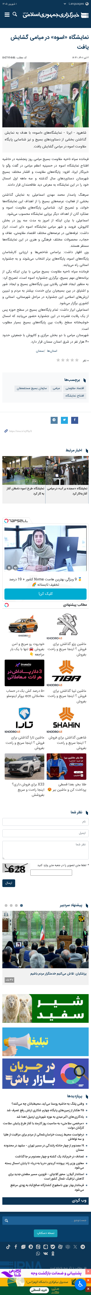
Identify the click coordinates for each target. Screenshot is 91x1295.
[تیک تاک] (8, 1247)
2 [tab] (16, 905)
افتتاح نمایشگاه (75, 395)
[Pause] (9, 568)
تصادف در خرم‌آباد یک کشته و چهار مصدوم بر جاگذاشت (49, 1156)
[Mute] (15, 568)
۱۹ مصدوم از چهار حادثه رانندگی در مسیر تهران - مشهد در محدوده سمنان (44, 1148)
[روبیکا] (68, 1247)
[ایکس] (75, 1247)
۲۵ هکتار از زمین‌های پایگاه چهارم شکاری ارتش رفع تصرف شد (45, 1110)
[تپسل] (6, 521)
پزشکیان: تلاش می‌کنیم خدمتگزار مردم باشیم (58, 973)
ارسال (8, 883)
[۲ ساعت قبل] (45, 939)
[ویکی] (45, 1254)
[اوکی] (53, 1254)
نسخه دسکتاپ (45, 1233)
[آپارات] (60, 1247)
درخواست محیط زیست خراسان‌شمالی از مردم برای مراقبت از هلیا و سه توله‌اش (44, 1137)
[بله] (53, 1247)
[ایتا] (38, 1247)
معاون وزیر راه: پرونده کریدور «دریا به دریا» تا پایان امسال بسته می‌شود (44, 1165)
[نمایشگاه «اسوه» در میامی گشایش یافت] (45, 94)
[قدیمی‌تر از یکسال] (67, 470)
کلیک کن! (45, 594)
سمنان (40, 351)
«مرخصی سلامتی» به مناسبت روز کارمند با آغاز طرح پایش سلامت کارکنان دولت (43, 1126)
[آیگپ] (45, 1247)
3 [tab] (11, 905)
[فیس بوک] (16, 1247)
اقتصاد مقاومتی (75, 388)
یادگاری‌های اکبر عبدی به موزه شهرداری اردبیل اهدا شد (50, 1117)
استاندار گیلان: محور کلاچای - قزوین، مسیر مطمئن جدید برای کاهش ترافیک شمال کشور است (46, 1176)
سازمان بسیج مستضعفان (32, 388)
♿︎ (80, 1284)
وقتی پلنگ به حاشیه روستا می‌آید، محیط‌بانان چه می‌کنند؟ (48, 1104)
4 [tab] (6, 905)
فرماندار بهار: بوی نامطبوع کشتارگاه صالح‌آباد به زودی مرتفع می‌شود (47, 1187)
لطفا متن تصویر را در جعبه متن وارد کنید (63, 865)
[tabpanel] (45, 948)
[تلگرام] (83, 1247)
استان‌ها (52, 351)
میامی (56, 388)
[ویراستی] (23, 1247)
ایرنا (51, 15)
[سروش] (31, 1247)
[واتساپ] (38, 1254)
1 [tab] (21, 905)
